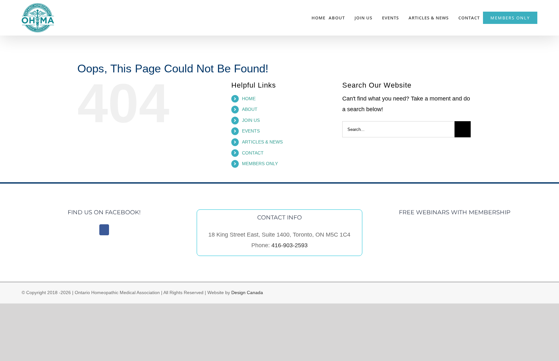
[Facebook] (104, 229)
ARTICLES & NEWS (262, 141)
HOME (249, 98)
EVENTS (251, 130)
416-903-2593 (289, 245)
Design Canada (247, 292)
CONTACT (253, 152)
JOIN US (251, 120)
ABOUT (250, 109)
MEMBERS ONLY (260, 163)
